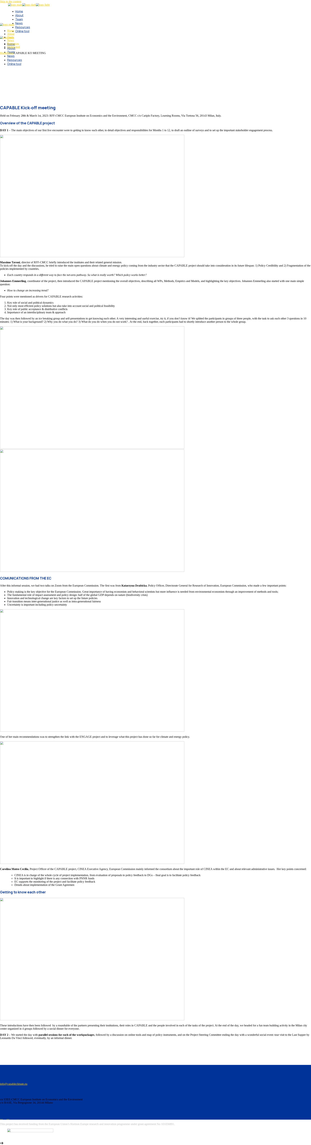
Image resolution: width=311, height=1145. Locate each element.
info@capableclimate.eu (13, 1083)
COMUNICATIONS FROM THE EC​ (25, 578)
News (10, 53)
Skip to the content (10, 1)
